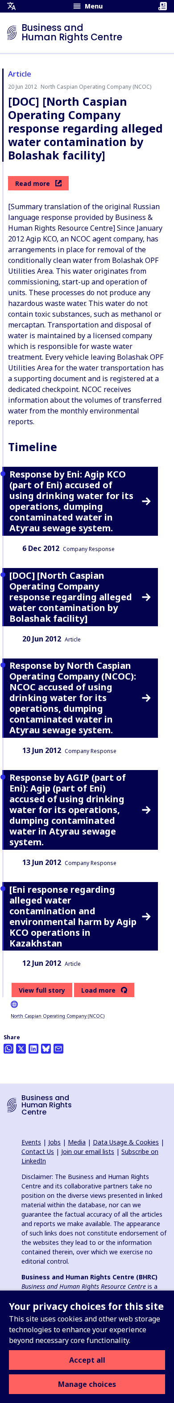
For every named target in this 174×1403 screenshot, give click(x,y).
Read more (32, 183)
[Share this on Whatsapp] (8, 1049)
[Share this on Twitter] (21, 1049)
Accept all (87, 1360)
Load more (98, 990)
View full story (42, 990)
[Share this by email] (58, 1049)
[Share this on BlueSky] (46, 1049)
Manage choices (87, 1384)
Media (77, 1142)
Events (31, 1142)
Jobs (54, 1142)
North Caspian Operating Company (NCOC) (57, 1016)
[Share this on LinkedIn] (33, 1049)
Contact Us (37, 1151)
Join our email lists (87, 1151)
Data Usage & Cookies (126, 1142)
